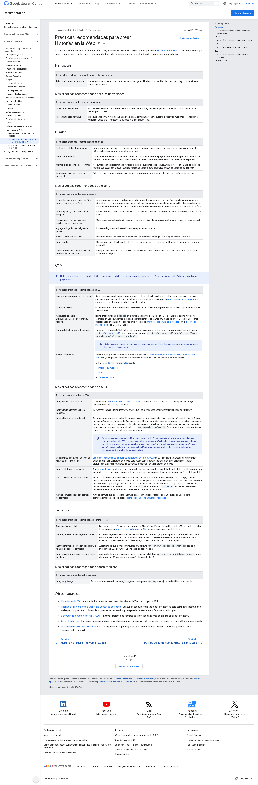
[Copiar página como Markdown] (99, 43)
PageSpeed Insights (196, 745)
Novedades (111, 3)
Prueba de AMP (194, 749)
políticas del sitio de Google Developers (114, 682)
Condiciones (49, 779)
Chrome (94, 766)
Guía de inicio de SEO (125, 740)
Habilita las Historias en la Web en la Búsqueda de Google (91, 606)
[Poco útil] (201, 30)
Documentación (61, 3)
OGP (100, 372)
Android (81, 766)
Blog (97, 3)
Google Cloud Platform (129, 766)
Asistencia (84, 3)
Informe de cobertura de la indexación (164, 322)
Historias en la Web (167, 50)
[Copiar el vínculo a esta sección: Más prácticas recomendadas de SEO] (110, 387)
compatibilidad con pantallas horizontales (146, 498)
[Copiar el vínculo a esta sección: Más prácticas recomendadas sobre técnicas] (120, 567)
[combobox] (204, 3)
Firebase (108, 766)
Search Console (243, 13)
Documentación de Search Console (131, 749)
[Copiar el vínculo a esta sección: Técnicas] (73, 510)
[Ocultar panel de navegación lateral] (36, 780)
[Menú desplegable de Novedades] (120, 3)
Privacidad (63, 779)
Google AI (150, 766)
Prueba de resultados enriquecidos (203, 740)
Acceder (250, 3)
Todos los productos (170, 766)
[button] (19, 27)
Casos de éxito (148, 3)
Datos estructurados (108, 368)
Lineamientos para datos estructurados (81, 626)
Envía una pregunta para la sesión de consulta (65, 740)
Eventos (131, 3)
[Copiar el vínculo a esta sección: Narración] (75, 66)
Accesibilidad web (70, 621)
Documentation (14, 13)
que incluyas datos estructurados (124, 401)
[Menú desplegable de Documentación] (72, 3)
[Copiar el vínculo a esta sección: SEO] (66, 266)
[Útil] (196, 30)
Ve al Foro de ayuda (53, 735)
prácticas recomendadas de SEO (85, 276)
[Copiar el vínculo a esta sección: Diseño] (70, 132)
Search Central (32, 4)
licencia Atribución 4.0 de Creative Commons (135, 679)
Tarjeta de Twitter (106, 377)
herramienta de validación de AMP (131, 529)
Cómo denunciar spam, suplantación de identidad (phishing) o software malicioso (77, 746)
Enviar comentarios (189, 38)
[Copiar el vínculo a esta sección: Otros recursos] (84, 594)
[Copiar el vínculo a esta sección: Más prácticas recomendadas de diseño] (113, 186)
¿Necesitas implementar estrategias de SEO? (136, 735)
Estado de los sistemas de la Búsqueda (133, 745)
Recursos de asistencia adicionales (60, 752)
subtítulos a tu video (109, 469)
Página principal (62, 30)
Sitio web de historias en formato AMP (81, 615)
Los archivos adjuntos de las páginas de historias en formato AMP (124, 458)
